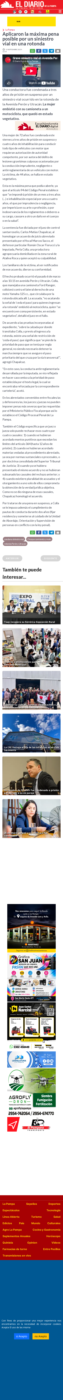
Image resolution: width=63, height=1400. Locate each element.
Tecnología (53, 1210)
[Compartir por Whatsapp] (32, 51)
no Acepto (41, 1336)
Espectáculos (11, 1210)
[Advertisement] (31, 871)
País (21, 1223)
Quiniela (8, 1242)
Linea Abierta (11, 1216)
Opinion (32, 1242)
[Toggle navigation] (60, 11)
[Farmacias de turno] (25, 11)
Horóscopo (53, 1236)
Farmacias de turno (15, 1249)
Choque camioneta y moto (39, 539)
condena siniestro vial (14, 539)
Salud (56, 1216)
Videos (56, 1242)
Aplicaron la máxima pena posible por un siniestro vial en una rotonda (30, 38)
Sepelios (31, 1203)
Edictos (7, 1223)
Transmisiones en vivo (17, 1255)
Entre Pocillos (51, 1249)
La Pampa (9, 1203)
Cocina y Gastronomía (46, 1229)
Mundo (35, 1223)
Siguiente (50, 558)
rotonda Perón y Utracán (15, 544)
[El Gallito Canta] (14, 11)
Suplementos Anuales (16, 1236)
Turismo (36, 1216)
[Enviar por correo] (58, 51)
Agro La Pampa (12, 1229)
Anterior (12, 558)
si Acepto (21, 1336)
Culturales (53, 1223)
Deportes (54, 1203)
